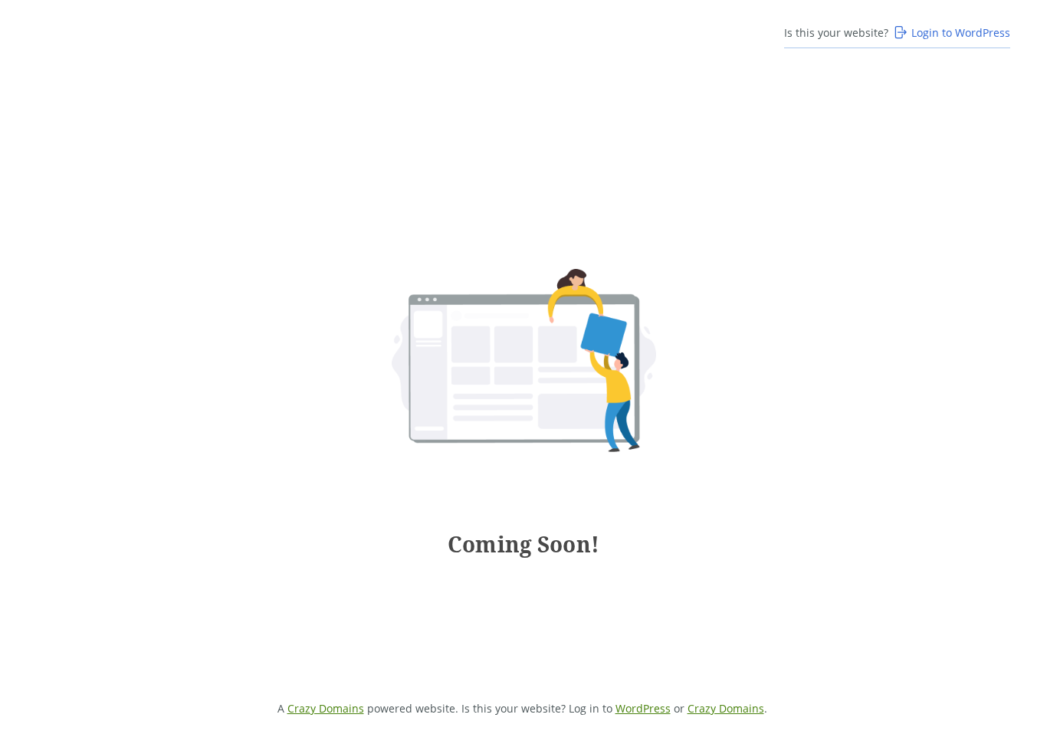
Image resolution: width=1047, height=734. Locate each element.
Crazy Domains (325, 708)
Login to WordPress (960, 32)
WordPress (643, 708)
